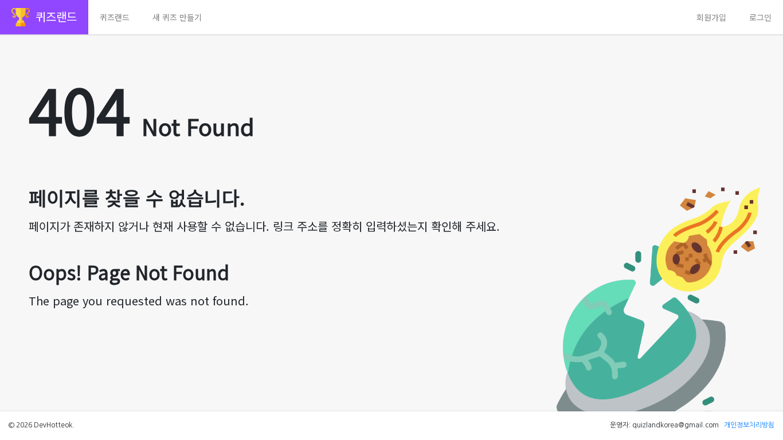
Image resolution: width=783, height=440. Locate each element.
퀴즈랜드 (115, 17)
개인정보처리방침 (749, 425)
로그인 (760, 17)
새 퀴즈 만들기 (177, 17)
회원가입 (711, 17)
